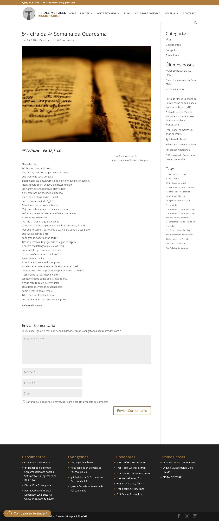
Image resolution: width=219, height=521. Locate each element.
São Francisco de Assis (175, 243)
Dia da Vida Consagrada (37, 485)
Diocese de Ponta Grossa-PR (178, 192)
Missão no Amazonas (178, 149)
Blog (127, 13)
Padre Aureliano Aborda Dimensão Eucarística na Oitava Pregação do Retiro (39, 494)
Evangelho (171, 50)
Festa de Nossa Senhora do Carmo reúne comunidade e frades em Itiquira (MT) (181, 103)
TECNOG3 (81, 516)
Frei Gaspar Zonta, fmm (130, 494)
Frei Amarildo (172, 205)
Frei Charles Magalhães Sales (178, 230)
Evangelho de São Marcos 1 (178, 200)
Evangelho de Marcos (175, 196)
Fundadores (172, 55)
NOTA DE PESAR (175, 89)
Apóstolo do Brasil (176, 139)
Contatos (190, 13)
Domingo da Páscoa (81, 462)
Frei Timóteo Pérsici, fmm (131, 462)
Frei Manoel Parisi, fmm (130, 478)
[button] (27, 513)
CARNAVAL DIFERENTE (37, 462)
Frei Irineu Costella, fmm (130, 488)
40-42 (168, 183)
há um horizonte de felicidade (180, 234)
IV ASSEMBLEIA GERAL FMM (179, 462)
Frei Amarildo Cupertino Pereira (180, 209)
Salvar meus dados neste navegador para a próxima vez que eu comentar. (67, 401)
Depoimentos (47, 40)
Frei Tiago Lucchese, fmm (131, 467)
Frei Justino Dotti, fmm (129, 483)
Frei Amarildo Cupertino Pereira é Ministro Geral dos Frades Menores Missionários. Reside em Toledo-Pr (181, 219)
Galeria (170, 13)
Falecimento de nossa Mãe (181, 144)
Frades (84, 13)
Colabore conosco (147, 13)
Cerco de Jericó (179, 183)
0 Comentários (65, 40)
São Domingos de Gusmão (177, 239)
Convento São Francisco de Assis (180, 187)
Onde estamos (106, 13)
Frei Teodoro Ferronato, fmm (133, 473)
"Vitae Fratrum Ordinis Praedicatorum (176, 176)
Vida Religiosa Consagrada (177, 248)
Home (72, 13)
